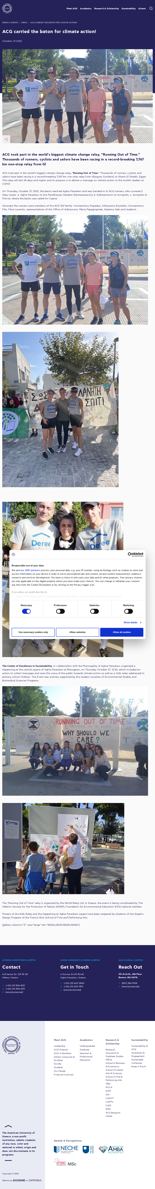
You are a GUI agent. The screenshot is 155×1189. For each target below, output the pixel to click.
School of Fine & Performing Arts (114, 1078)
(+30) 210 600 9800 (74, 983)
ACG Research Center (113, 1114)
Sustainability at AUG (139, 1048)
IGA (108, 1094)
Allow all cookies (122, 632)
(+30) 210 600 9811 (73, 986)
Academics (86, 8)
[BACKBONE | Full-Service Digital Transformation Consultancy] (19, 1180)
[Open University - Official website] (88, 1149)
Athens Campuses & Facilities (64, 1059)
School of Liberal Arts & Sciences (114, 1072)
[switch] (60, 611)
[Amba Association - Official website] (110, 1149)
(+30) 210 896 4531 (15, 985)
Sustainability (129, 8)
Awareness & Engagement (138, 1054)
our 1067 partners (30, 570)
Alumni (142, 8)
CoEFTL (110, 1102)
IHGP (108, 1091)
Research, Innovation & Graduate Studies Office (115, 1054)
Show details (130, 622)
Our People (59, 1071)
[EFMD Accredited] (65, 1161)
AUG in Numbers (62, 1053)
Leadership (59, 1046)
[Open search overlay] (151, 8)
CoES (108, 1105)
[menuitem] (72, 8)
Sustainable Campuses (137, 1061)
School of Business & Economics (115, 1065)
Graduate (84, 1049)
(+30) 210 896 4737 (15, 989)
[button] (7, 8)
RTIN (108, 1109)
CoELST (110, 1098)
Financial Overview (63, 1074)
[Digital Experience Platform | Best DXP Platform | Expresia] (35, 1180)
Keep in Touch (138, 1066)
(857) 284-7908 (129, 983)
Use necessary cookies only (33, 632)
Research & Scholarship (106, 8)
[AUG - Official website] (19, 1045)
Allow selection (77, 632)
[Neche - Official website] (66, 1149)
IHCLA (109, 1087)
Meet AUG (72, 8)
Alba (108, 1083)
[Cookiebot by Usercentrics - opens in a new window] (130, 554)
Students (58, 1067)
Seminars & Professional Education (86, 1056)
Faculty (57, 1064)
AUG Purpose (61, 1049)
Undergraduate (87, 1046)
